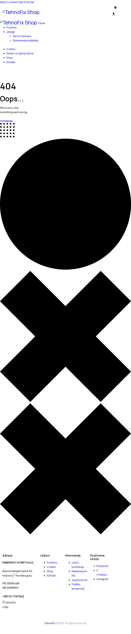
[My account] (113, 14)
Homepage (6, 121)
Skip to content (9, 2)
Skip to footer (26, 2)
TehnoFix (49, 623)
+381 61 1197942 (13, 596)
